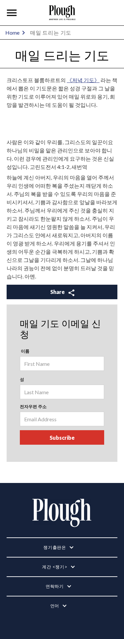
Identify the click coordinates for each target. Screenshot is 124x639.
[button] (12, 12)
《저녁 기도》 (83, 80)
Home (12, 32)
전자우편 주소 (33, 406)
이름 (24, 351)
